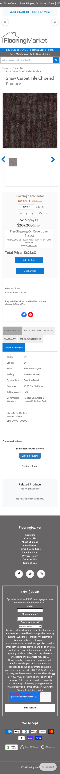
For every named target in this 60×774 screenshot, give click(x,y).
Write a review (30, 455)
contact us (32, 245)
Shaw (17, 288)
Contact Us (30, 538)
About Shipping (30, 541)
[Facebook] (19, 574)
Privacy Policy (30, 555)
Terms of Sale (30, 562)
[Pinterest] (30, 574)
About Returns (30, 545)
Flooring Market (34, 767)
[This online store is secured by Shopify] (11, 746)
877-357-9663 (41, 12)
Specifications (12, 330)
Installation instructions (38, 330)
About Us (30, 534)
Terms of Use (30, 559)
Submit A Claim (30, 552)
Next (52, 159)
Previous (3, 159)
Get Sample (30, 270)
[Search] (56, 60)
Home (5, 68)
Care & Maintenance (30, 339)
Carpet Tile (18, 68)
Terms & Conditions (30, 548)
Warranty (10, 339)
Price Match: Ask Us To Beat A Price (30, 54)
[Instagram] (41, 574)
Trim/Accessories (13, 347)
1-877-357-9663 (38, 670)
